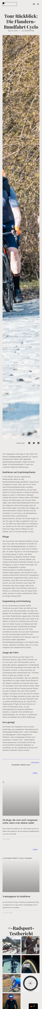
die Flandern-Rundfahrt (15, 457)
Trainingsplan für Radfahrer (17, 896)
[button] (33, 4)
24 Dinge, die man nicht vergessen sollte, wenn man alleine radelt (20, 821)
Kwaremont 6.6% (22, 665)
